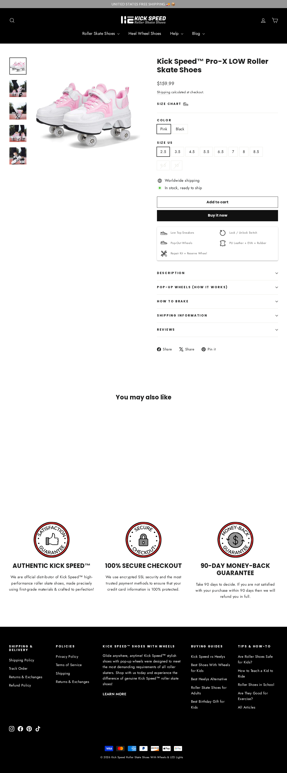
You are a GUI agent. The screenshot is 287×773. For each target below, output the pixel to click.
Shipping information (182, 315)
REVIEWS (166, 330)
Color (164, 120)
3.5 (177, 151)
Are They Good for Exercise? (253, 696)
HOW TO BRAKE (173, 301)
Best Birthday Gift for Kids (207, 704)
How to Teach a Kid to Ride (255, 673)
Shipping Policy (21, 660)
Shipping (163, 92)
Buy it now (217, 215)
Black (180, 129)
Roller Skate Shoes (99, 33)
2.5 (163, 151)
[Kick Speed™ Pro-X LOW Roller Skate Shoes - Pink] (12, 487)
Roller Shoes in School (256, 684)
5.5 (206, 151)
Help (175, 33)
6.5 (221, 151)
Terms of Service (69, 664)
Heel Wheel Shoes (144, 33)
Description (171, 273)
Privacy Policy (67, 656)
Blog (196, 33)
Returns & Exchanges (25, 677)
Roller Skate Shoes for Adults (208, 690)
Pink (163, 129)
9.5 (163, 165)
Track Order (18, 668)
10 (176, 165)
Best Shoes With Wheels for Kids (210, 667)
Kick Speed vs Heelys (208, 656)
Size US (165, 143)
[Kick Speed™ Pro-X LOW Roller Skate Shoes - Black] (17, 487)
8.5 (256, 151)
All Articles (246, 707)
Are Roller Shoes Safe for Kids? (255, 659)
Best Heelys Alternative (209, 679)
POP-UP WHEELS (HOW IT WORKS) (192, 287)
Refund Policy (20, 685)
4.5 (192, 151)
